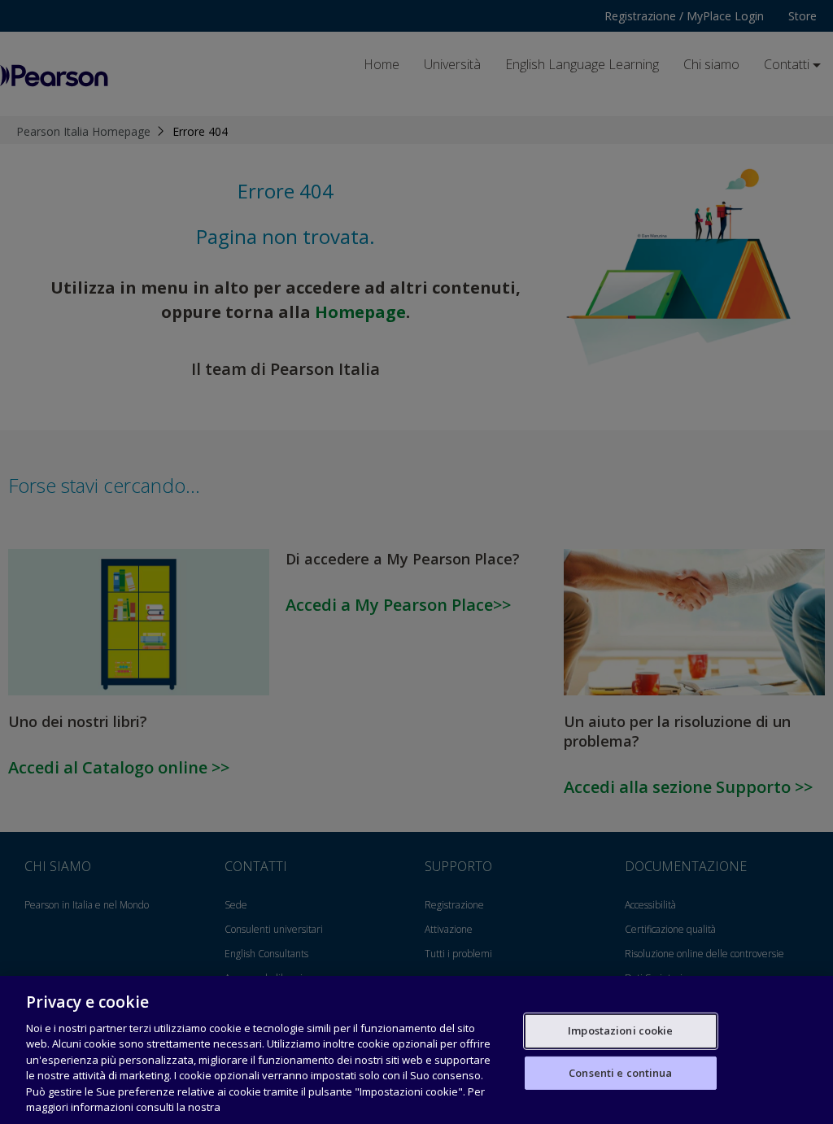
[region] (416, 1050)
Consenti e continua (620, 1072)
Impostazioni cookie (620, 1030)
